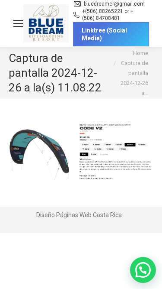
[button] (143, 270)
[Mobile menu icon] (18, 23)
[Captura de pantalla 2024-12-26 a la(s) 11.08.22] (81, 150)
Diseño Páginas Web (64, 214)
